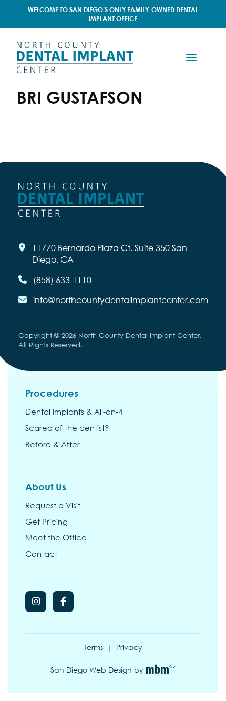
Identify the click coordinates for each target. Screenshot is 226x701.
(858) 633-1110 (62, 279)
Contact (41, 554)
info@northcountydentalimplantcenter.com (120, 299)
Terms (93, 647)
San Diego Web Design (91, 670)
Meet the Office (56, 538)
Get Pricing (46, 522)
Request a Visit (52, 505)
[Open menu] (191, 57)
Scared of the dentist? (67, 428)
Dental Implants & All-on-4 (73, 412)
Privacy (129, 647)
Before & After (52, 444)
